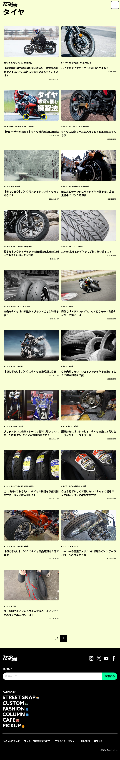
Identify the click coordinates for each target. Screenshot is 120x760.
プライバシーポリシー (66, 741)
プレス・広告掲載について (37, 741)
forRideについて (11, 741)
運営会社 (98, 741)
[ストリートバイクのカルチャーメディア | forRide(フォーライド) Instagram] (91, 658)
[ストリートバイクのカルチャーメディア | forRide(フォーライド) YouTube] (106, 658)
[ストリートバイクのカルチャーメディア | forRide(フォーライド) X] (99, 658)
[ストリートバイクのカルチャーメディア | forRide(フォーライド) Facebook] (114, 658)
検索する (110, 676)
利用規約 (85, 741)
